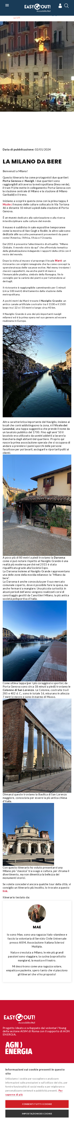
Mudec (7, 204)
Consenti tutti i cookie (37, 1104)
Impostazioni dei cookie (37, 1113)
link (5, 891)
